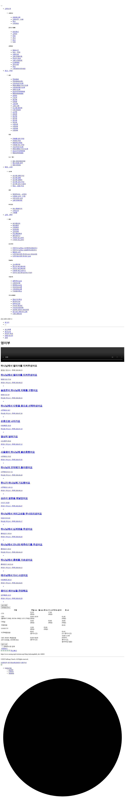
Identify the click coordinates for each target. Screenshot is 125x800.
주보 (14, 66)
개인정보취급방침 (13, 662)
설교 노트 (4, 644)
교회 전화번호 (17, 56)
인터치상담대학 (17, 307)
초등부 (14, 114)
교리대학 (15, 231)
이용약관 (4, 662)
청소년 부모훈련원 (18, 266)
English (11, 670)
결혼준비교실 (17, 281)
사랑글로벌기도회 (18, 87)
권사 (14, 38)
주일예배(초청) (17, 81)
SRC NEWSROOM (18, 161)
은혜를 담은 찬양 (18, 138)
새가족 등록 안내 (18, 175)
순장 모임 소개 (17, 198)
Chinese (11, 671)
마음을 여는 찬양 (18, 145)
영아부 (14, 122)
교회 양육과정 (17, 200)
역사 (14, 21)
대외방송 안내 (6, 607)
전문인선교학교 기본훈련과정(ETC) (24, 248)
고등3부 (15, 104)
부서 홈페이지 (17, 208)
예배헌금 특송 (17, 142)
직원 (14, 42)
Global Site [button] (8, 668)
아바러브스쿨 (17, 287)
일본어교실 (16, 303)
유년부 (14, 116)
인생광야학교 (17, 291)
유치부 (14, 118)
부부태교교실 (17, 285)
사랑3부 (15, 128)
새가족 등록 (16, 178)
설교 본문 (4, 605)
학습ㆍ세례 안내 (18, 186)
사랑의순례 (16, 283)
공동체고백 (16, 17)
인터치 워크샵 (17, 305)
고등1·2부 (15, 106)
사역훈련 (15, 227)
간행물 (14, 212)
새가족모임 (16, 223)
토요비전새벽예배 (18, 91)
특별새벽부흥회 (17, 93)
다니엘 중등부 (17, 108)
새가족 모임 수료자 (19, 184)
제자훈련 (15, 225)
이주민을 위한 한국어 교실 (21, 256)
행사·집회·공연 (17, 163)
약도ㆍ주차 (16, 52)
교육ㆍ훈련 (8, 215)
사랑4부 (15, 130)
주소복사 (14, 650)
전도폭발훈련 (17, 233)
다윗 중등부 (16, 110)
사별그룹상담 (17, 314)
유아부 (14, 120)
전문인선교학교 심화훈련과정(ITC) (24, 250)
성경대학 (15, 229)
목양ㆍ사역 (8, 167)
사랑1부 (15, 124)
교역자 (14, 34)
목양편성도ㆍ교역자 (19, 194)
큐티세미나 (16, 235)
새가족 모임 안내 (18, 182)
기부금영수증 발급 (18, 68)
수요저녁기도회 (17, 83)
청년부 (14, 99)
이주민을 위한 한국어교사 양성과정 (24, 254)
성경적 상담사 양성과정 (20, 309)
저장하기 (4, 648)
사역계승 (15, 23)
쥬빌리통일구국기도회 (20, 85)
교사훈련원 (16, 264)
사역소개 (15, 210)
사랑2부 (15, 126)
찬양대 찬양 (16, 140)
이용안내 (23, 662)
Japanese (11, 673)
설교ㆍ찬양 (8, 70)
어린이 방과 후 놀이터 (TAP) (22, 272)
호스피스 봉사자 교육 (19, 311)
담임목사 (15, 32)
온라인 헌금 (16, 58)
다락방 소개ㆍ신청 (18, 196)
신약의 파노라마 (18, 240)
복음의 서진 (16, 252)
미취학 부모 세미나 (19, 270)
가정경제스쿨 (17, 289)
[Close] (1, 5)
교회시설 (15, 54)
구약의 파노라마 (18, 238)
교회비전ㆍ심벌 (17, 19)
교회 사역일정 (17, 60)
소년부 (14, 112)
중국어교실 (16, 301)
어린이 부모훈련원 (18, 268)
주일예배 (15, 79)
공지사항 (15, 64)
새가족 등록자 (17, 180)
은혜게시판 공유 (9, 646)
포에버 (14, 95)
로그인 (7, 322)
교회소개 (8, 8)
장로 (14, 36)
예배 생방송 (16, 165)
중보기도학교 (17, 299)
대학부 (14, 102)
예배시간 (15, 50)
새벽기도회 (16, 89)
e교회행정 (15, 62)
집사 (14, 40)
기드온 (14, 97)
